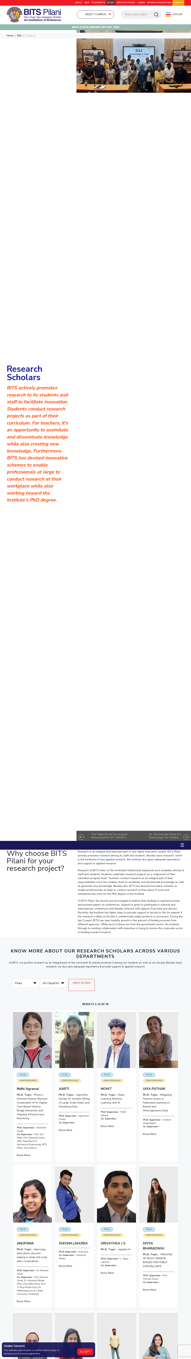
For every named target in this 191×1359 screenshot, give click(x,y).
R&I (19, 35)
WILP (87, 2)
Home (10, 35)
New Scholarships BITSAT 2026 (95, 27)
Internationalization (159, 2)
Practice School (126, 2)
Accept (85, 1352)
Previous (81, 837)
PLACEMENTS (98, 2)
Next (186, 837)
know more (24, 1155)
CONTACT (178, 2)
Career (141, 2)
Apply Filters (81, 983)
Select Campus (95, 14)
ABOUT (78, 2)
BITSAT (111, 2)
